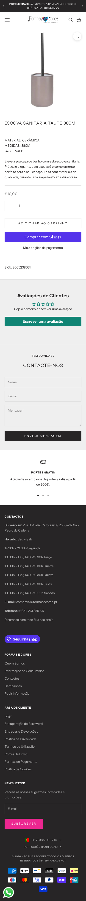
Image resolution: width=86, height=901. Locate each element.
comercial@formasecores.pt (36, 602)
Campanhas (13, 686)
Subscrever (23, 823)
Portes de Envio (16, 754)
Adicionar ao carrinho (43, 223)
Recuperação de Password (24, 724)
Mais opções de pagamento (43, 248)
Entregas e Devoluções (21, 731)
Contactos (12, 678)
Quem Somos (15, 663)
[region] (43, 473)
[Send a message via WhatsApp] (8, 892)
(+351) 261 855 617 (31, 611)
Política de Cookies (18, 769)
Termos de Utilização (20, 746)
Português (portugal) (41, 846)
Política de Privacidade (20, 739)
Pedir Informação (17, 693)
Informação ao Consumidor (24, 671)
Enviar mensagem (42, 436)
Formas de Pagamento (21, 762)
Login (8, 716)
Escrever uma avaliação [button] (43, 321)
